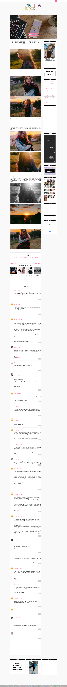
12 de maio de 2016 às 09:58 (18, 611)
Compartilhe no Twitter (29, 257)
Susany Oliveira (17, 597)
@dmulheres (19, 357)
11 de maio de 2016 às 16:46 (18, 598)
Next (39, 667)
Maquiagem (52, 95)
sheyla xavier (16, 346)
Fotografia (46, 93)
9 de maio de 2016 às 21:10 (18, 375)
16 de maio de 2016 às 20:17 (18, 619)
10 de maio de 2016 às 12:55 (18, 444)
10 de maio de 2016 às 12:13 (18, 430)
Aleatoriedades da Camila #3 (22, 275)
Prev (27, 667)
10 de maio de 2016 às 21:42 (18, 494)
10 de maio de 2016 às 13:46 (18, 459)
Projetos (52, 97)
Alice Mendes (16, 373)
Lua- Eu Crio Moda (18, 632)
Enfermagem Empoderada (19, 393)
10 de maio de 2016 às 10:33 (18, 406)
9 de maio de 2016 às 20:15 (18, 363)
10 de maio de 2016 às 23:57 (18, 516)
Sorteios (47, 100)
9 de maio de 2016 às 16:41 (18, 290)
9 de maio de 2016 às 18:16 (18, 319)
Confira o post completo (33, 34)
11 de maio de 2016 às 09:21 (18, 568)
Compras (47, 83)
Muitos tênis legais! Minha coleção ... (37, 275)
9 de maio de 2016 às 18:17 (18, 347)
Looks (47, 95)
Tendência (52, 100)
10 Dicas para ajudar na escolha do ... (13, 275)
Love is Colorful (18, 510)
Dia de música (47, 86)
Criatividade (52, 83)
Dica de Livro (52, 86)
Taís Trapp (16, 289)
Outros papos (47, 97)
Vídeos (47, 102)
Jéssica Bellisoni (17, 468)
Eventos (52, 90)
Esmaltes (47, 90)
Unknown (16, 429)
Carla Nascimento (18, 617)
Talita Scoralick (17, 458)
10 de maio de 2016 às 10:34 (18, 420)
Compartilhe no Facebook (18, 257)
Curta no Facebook (16, 488)
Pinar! (37, 257)
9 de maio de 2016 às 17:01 (18, 304)
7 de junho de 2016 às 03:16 (18, 634)
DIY (46, 88)
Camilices (52, 81)
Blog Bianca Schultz (16, 579)
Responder (39, 299)
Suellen (15, 362)
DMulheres (16, 356)
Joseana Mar (16, 539)
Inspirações (52, 93)
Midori (15, 405)
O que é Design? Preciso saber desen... (29, 275)
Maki (15, 443)
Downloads (52, 88)
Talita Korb (16, 584)
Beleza (47, 81)
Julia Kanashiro (17, 515)
